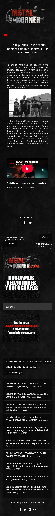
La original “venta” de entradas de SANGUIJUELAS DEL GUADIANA (23, 418)
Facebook (19, 141)
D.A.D (9, 67)
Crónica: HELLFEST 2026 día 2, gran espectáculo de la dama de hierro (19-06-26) (27, 466)
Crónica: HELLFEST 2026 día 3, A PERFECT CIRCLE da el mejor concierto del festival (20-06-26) (27, 430)
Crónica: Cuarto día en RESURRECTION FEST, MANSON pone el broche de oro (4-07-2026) (27, 489)
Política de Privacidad (32, 502)
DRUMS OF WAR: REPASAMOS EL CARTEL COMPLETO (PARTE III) (27, 454)
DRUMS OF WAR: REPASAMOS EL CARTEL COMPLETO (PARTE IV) (27, 395)
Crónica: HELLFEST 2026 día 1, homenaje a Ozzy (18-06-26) (27, 478)
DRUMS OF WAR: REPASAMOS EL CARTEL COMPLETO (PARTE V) (27, 385)
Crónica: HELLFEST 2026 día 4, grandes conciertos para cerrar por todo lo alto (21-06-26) (26, 407)
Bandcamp (32, 141)
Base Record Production (19, 72)
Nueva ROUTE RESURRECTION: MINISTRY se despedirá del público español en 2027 (27, 442)
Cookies (15, 502)
